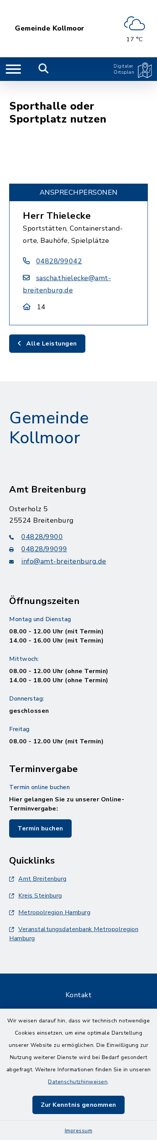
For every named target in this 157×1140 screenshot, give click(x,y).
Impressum (79, 1130)
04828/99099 (44, 549)
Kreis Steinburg (40, 895)
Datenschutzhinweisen (77, 1081)
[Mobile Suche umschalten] (43, 69)
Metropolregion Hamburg (54, 912)
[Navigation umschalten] (13, 69)
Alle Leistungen (51, 343)
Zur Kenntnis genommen (78, 1105)
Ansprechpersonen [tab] (79, 192)
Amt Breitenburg (42, 879)
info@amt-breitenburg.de (63, 561)
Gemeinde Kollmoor (50, 28)
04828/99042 (59, 261)
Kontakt (79, 995)
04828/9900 (42, 536)
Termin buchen (40, 828)
